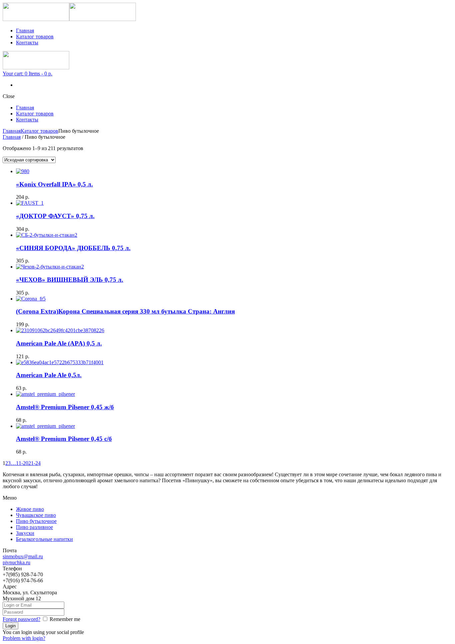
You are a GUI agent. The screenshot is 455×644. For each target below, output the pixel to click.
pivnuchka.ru (16, 562)
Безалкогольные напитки (44, 539)
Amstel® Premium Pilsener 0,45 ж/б (65, 407)
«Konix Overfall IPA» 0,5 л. (54, 184)
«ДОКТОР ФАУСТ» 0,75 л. (55, 215)
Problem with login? (24, 638)
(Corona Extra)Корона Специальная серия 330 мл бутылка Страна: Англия (125, 311)
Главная (25, 30)
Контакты (27, 42)
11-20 (22, 463)
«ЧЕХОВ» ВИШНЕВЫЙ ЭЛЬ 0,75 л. (69, 279)
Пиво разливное (34, 527)
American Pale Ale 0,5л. (49, 375)
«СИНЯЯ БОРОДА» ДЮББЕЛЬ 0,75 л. (73, 247)
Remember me (65, 619)
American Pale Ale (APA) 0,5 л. (59, 343)
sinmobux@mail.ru (23, 556)
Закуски (25, 533)
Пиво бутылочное (36, 521)
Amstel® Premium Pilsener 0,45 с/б (64, 438)
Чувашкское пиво (36, 515)
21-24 (34, 463)
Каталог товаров (35, 36)
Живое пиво (30, 509)
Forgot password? (21, 619)
